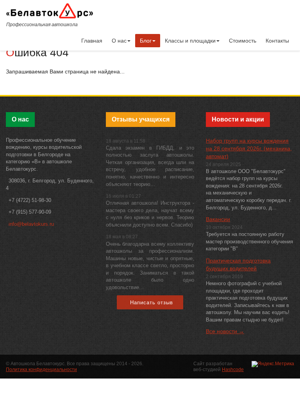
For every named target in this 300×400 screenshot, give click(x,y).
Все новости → (225, 331)
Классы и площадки (190, 41)
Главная (91, 41)
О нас (119, 41)
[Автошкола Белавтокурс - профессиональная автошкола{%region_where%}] (49, 10)
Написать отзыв (151, 302)
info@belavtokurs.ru (31, 224)
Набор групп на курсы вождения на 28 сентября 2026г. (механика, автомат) (249, 148)
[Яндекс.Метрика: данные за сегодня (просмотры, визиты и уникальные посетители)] (273, 364)
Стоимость (242, 41)
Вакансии (218, 219)
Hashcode (233, 369)
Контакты (277, 41)
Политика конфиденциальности (41, 369)
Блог (146, 41)
